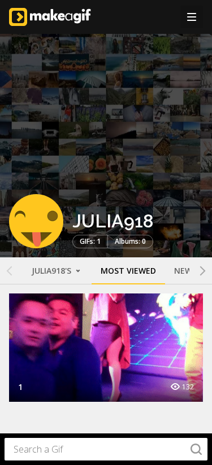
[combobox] (106, 449)
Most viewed (128, 270)
